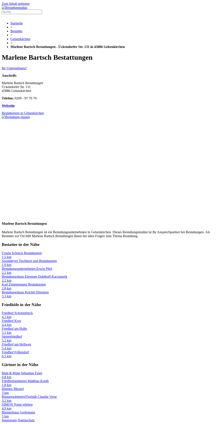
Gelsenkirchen (20, 39)
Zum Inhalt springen (16, 3)
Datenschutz (26, 420)
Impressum (9, 420)
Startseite (16, 23)
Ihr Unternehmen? (14, 68)
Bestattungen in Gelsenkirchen (23, 113)
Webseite (8, 105)
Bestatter (16, 31)
